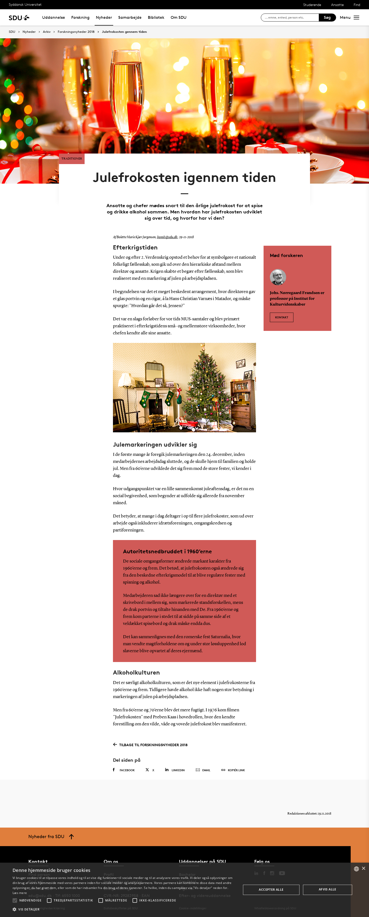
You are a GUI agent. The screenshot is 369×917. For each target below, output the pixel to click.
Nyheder (104, 17)
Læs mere (20, 893)
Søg (327, 17)
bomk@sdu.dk (167, 237)
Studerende (312, 5)
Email (206, 770)
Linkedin (178, 770)
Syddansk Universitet (25, 4)
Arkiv (46, 32)
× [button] (363, 868)
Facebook (127, 770)
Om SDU (179, 17)
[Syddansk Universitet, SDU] (19, 17)
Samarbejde (130, 17)
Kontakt (281, 317)
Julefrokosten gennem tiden (124, 32)
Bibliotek (156, 17)
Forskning (80, 17)
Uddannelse (53, 17)
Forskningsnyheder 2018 (76, 32)
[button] (15, 900)
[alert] (184, 890)
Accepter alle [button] (271, 889)
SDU (12, 31)
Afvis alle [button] (327, 889)
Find (357, 5)
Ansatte (337, 5)
